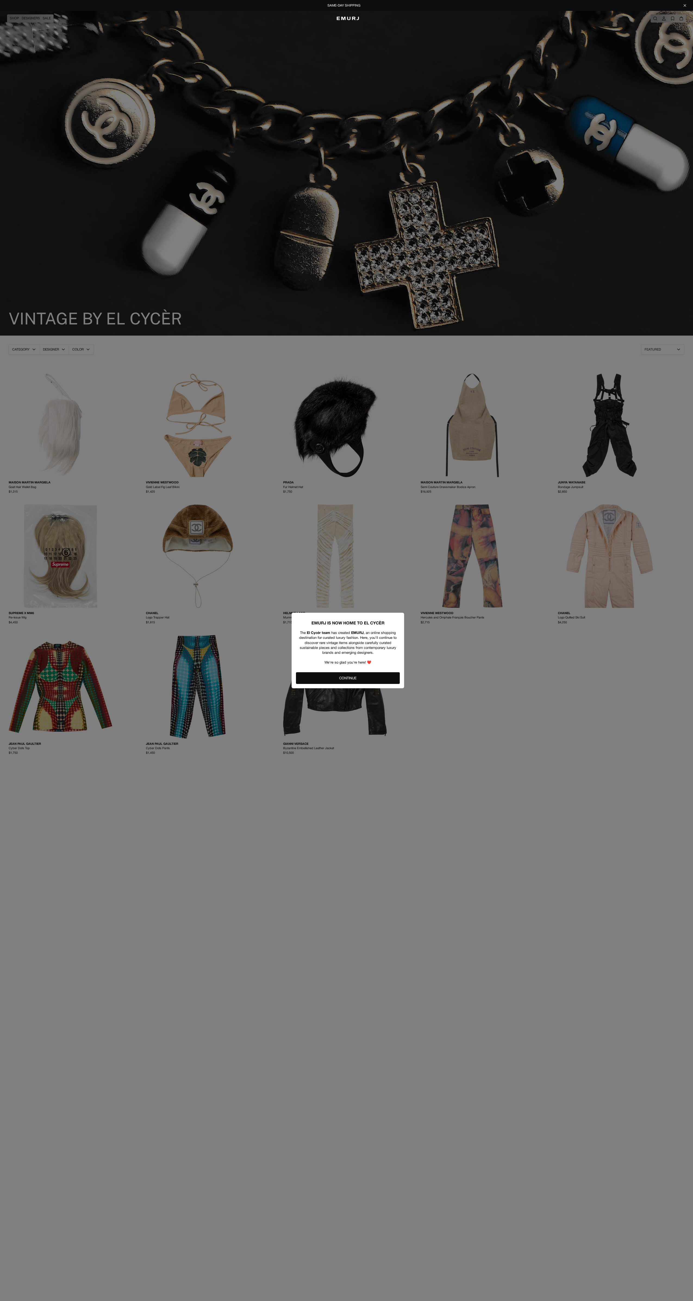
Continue (348, 678)
